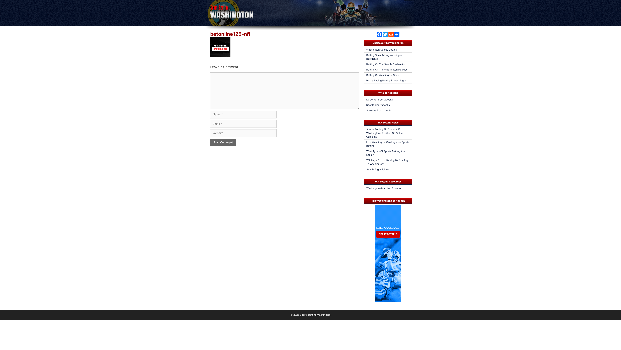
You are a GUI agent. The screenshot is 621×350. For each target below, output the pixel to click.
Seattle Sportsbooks (378, 104)
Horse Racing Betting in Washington (386, 80)
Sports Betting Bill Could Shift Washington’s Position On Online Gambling (384, 133)
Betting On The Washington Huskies (387, 69)
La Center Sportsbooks (379, 99)
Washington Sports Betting (381, 49)
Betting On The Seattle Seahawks (385, 64)
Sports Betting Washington (315, 314)
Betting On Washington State (382, 75)
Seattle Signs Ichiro (377, 169)
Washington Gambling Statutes (383, 188)
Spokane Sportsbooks (379, 110)
